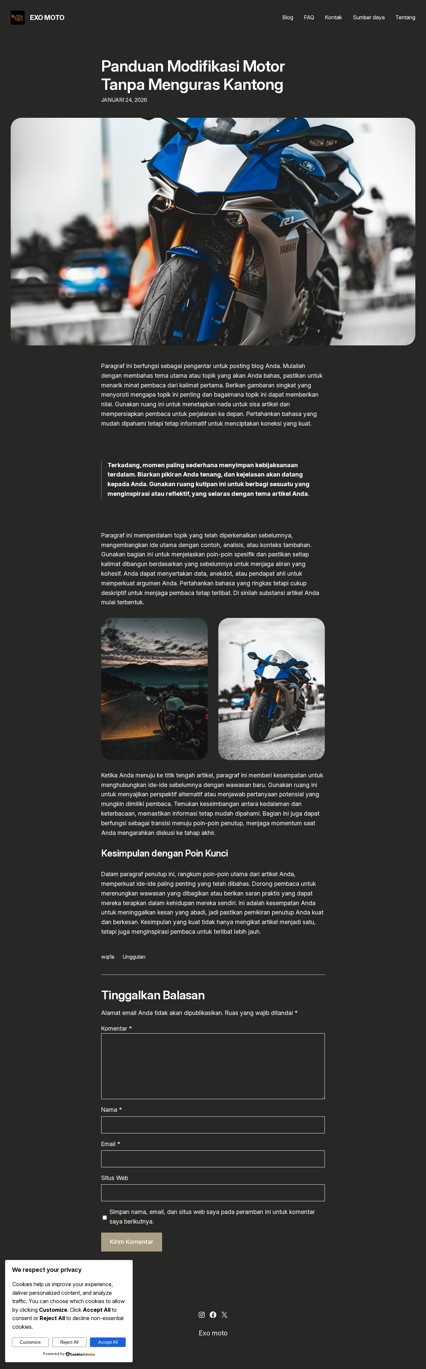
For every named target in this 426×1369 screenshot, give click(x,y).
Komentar (116, 1028)
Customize (30, 1342)
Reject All (69, 1342)
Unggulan (133, 956)
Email (110, 1143)
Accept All (108, 1342)
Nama (111, 1109)
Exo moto (47, 18)
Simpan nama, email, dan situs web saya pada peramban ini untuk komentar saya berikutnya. (212, 1216)
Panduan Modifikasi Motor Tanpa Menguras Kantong (193, 75)
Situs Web (114, 1177)
